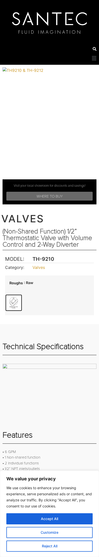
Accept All (49, 519)
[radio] (13, 302)
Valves (38, 267)
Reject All (49, 546)
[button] (94, 58)
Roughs (16, 283)
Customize (49, 532)
